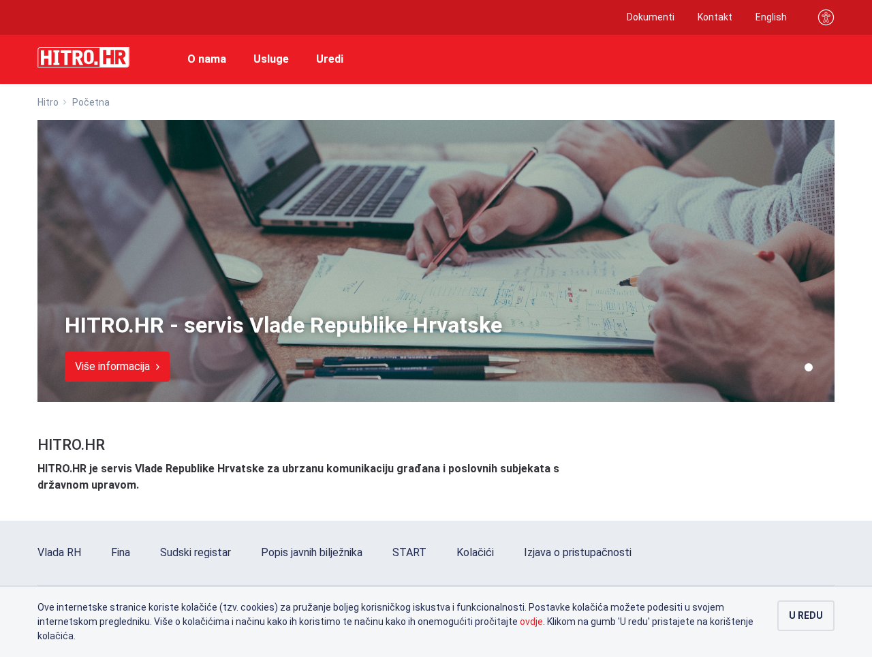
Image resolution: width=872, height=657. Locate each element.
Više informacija (114, 366)
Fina (120, 552)
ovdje (531, 621)
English (771, 17)
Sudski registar (195, 552)
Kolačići (475, 552)
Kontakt (715, 17)
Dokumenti (650, 17)
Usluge (271, 58)
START (409, 552)
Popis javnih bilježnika (311, 552)
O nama (206, 58)
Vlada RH (59, 552)
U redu (806, 615)
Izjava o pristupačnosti (578, 552)
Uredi (329, 58)
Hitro (48, 102)
